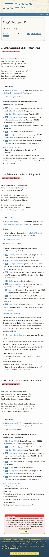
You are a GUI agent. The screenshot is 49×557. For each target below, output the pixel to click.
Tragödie (25, 93)
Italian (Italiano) (13, 141)
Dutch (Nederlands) (15, 114)
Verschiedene (16, 93)
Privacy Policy (11, 546)
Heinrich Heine (12, 90)
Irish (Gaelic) (12, 290)
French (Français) (14, 135)
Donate (24, 531)
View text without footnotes (12, 147)
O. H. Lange (12, 28)
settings (12, 97)
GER (4, 36)
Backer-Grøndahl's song (16, 335)
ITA (7, 36)
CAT (28, 34)
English (11, 126)
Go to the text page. (12, 239)
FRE (39, 34)
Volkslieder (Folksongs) (34, 233)
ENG (36, 34)
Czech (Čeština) (14, 447)
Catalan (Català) (14, 108)
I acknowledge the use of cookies (24, 553)
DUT (32, 34)
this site (14, 548)
